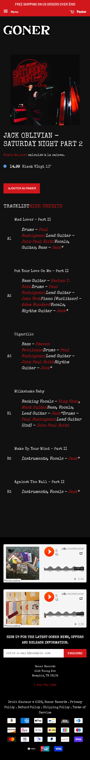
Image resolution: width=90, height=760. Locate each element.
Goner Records (56, 702)
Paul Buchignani (38, 420)
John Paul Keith (37, 242)
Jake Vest (31, 299)
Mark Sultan (34, 408)
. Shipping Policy (55, 707)
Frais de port (15, 155)
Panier (81, 12)
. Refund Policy (28, 707)
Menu (13, 12)
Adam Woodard (35, 305)
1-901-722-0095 (45, 685)
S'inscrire (75, 653)
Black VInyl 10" (30, 167)
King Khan (68, 402)
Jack (56, 248)
